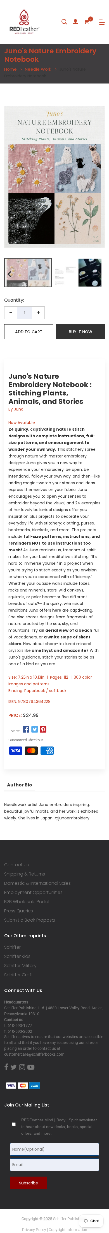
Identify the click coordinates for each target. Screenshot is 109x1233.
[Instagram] (22, 1067)
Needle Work (38, 69)
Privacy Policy (34, 1229)
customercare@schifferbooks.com (34, 1054)
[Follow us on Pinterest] (43, 730)
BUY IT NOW (80, 332)
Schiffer (12, 947)
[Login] (75, 22)
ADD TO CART (28, 332)
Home (10, 69)
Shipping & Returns (24, 874)
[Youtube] (30, 1067)
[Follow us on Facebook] (26, 730)
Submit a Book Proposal (30, 920)
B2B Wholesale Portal (26, 902)
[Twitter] (13, 1067)
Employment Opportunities (33, 892)
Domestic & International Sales (37, 883)
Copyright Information (68, 1229)
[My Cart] (86, 22)
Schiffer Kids (17, 956)
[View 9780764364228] (28, 272)
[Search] (64, 22)
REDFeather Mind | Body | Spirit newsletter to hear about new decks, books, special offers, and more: (59, 1127)
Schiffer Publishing (69, 1219)
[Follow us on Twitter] (34, 730)
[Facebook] (6, 1067)
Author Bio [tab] (19, 785)
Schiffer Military (20, 965)
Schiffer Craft (18, 975)
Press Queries (18, 911)
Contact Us (16, 865)
